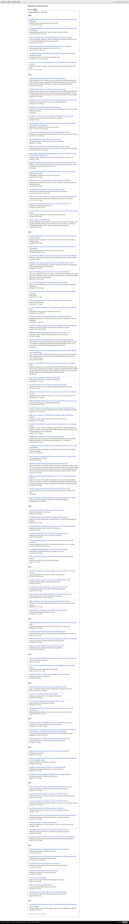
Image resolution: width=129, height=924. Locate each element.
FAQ (33, 922)
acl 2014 (31, 359)
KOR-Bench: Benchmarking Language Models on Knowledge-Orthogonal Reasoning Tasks (52, 162)
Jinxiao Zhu (42, 23)
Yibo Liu (46, 483)
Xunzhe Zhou (66, 284)
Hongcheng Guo (73, 427)
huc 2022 (31, 583)
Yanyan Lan (32, 605)
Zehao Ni (38, 429)
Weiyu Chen (57, 157)
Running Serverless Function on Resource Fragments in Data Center (46, 510)
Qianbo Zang (37, 221)
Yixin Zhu (65, 273)
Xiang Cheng (53, 118)
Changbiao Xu (32, 205)
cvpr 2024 (31, 485)
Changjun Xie (60, 118)
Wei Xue (63, 470)
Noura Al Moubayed (55, 440)
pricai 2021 (31, 642)
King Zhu (49, 182)
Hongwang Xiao (33, 57)
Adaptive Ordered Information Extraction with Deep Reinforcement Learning (48, 533)
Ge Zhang (74, 94)
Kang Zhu (40, 438)
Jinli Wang (42, 908)
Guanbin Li (63, 148)
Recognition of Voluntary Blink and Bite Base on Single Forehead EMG (47, 767)
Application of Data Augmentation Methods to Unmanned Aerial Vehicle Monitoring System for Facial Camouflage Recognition (53, 759)
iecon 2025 (31, 119)
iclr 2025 (31, 112)
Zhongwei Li (32, 544)
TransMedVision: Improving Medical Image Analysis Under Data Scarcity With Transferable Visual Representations (52, 54)
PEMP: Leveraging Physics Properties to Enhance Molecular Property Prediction (49, 601)
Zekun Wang (38, 449)
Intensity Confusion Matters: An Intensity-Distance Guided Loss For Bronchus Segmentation (53, 255)
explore (9, 1)
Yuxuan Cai (36, 214)
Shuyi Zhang (74, 109)
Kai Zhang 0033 (52, 479)
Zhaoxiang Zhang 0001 (62, 429)
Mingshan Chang (74, 91)
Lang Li (50, 205)
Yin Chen (56, 23)
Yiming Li (31, 39)
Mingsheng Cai (32, 101)
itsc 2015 (31, 797)
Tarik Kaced (54, 879)
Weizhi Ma (46, 603)
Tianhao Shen (65, 465)
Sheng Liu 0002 (33, 574)
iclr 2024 (31, 347)
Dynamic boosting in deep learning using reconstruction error (45, 863)
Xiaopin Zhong (46, 141)
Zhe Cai (44, 712)
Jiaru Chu (74, 908)
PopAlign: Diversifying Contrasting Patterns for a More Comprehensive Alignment (50, 180)
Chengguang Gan (42, 368)
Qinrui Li (31, 82)
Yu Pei (37, 109)
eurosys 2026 (32, 42)
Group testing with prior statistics (38, 877)
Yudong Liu (44, 239)
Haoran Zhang (50, 164)
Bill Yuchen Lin (57, 334)
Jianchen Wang (58, 273)
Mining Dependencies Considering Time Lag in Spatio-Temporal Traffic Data (48, 829)
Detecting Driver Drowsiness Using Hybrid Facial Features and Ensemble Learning (50, 203)
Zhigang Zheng (38, 370)
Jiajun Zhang (42, 94)
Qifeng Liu (58, 469)
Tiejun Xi (51, 134)
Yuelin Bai (46, 80)
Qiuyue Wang (42, 214)
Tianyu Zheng (32, 92)
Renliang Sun (69, 481)
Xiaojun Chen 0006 (70, 370)
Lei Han (38, 838)
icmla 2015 (31, 804)
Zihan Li (34, 275)
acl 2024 (31, 453)
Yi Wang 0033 (45, 465)
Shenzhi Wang (42, 182)
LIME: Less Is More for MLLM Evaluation (39, 219)
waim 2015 (31, 833)
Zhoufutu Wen (57, 164)
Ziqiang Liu (73, 82)
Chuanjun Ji (58, 535)
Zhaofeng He (65, 499)
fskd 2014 (31, 888)
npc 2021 (31, 678)
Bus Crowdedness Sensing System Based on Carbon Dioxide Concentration (48, 587)
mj (29, 69)
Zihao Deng (32, 239)
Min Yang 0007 (39, 84)
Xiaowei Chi (35, 469)
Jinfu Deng (43, 688)
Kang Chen (63, 39)
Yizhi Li (59, 221)
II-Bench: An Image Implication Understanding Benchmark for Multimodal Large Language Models (52, 364)
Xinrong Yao (38, 395)
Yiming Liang (68, 82)
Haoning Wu (38, 223)
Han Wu (42, 418)
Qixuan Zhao (61, 82)
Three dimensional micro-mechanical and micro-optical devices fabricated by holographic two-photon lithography (53, 905)
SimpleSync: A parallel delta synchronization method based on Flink (46, 645)
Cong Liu (33, 467)
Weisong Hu (52, 824)
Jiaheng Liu (42, 82)
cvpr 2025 (31, 216)
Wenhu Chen (64, 239)
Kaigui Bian (59, 788)
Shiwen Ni (69, 84)
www (30, 135)
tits (30, 860)
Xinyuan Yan (40, 724)
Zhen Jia (37, 23)
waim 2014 (31, 895)
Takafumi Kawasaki (54, 519)
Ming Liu (59, 48)
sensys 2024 (32, 297)
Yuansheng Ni (63, 368)
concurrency (32, 58)
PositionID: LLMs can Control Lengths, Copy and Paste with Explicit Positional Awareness (52, 408)
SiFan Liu (69, 688)
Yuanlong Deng (63, 191)
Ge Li (38, 753)
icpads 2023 (32, 613)
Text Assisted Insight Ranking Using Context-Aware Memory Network (46, 701)
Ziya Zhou (38, 467)
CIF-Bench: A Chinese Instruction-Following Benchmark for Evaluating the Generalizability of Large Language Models (53, 351)
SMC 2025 (31, 143)
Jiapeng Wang (51, 66)
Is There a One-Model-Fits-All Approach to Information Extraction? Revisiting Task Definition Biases (53, 308)
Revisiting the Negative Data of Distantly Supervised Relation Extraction (47, 631)
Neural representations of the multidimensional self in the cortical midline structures (50, 722)
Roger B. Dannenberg (61, 343)
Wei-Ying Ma (38, 110)
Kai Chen (45, 66)
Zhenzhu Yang (40, 483)
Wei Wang (37, 688)
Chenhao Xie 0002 (33, 626)
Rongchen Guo (51, 239)
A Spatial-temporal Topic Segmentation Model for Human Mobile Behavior (48, 892)
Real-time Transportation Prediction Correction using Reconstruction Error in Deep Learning (52, 658)
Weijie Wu (39, 275)
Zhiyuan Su (43, 39)
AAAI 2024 (31, 279)
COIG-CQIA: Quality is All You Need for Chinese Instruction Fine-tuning (47, 89)
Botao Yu (57, 481)
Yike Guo (60, 345)
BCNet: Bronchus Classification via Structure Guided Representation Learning (49, 146)
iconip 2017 (32, 763)
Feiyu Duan (38, 409)
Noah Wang (56, 354)
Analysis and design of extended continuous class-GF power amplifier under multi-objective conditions (53, 63)
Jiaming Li (56, 368)
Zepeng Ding (32, 250)
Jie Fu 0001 (56, 94)
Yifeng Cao (47, 574)
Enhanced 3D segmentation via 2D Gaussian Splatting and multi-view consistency (50, 46)
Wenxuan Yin (46, 118)
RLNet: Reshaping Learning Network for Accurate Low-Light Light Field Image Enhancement (52, 196)
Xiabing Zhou (47, 788)
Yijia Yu (31, 458)
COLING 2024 (32, 252)
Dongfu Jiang (32, 334)
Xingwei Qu (48, 82)
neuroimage (32, 726)
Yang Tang (51, 703)
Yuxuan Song (48, 109)
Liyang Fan (35, 368)
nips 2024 (31, 374)
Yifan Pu (59, 449)
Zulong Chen (32, 320)
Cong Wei (49, 386)
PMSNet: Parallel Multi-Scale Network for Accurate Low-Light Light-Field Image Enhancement (53, 400)
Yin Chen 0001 (40, 127)
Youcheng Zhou (46, 740)
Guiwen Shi (37, 581)
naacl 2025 (31, 96)
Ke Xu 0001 (60, 182)
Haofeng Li (69, 148)
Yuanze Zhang (32, 560)
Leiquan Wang (52, 544)
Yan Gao (36, 266)
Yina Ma (59, 724)
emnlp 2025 (32, 103)
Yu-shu (43, 57)
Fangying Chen (62, 688)
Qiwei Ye (39, 57)
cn (29, 25)
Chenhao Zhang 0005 (34, 80)
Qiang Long (32, 688)
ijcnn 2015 (31, 811)
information (32, 207)
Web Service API (23, 922)
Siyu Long (42, 109)
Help (17, 922)
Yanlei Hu (56, 908)
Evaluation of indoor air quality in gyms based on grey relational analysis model (49, 579)
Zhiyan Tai (31, 48)
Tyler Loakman (48, 418)
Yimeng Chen (40, 603)
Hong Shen (75, 148)
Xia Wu (55, 733)
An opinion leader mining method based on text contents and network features (49, 132)
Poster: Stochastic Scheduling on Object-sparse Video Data (44, 377)
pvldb (30, 690)
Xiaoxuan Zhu (45, 264)
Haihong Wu (68, 92)
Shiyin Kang (68, 470)
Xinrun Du (55, 386)
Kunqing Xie (65, 788)
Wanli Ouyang (72, 429)
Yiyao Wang (40, 134)
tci (29, 200)
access (31, 33)
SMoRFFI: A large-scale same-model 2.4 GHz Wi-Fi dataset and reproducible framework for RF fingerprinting (53, 20)
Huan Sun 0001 (60, 483)
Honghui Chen (45, 449)
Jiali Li (45, 354)
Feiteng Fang (32, 84)
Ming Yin (75, 481)
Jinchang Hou (58, 80)
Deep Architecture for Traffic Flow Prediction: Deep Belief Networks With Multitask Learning (52, 856)
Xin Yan (31, 214)
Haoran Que (44, 427)
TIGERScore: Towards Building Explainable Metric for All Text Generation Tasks (49, 332)
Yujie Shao (31, 395)
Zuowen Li (68, 356)
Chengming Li (45, 370)
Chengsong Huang (58, 626)
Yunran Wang (43, 164)
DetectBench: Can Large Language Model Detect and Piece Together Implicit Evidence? (51, 262)
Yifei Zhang (54, 82)
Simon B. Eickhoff (62, 733)
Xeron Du (52, 80)
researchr (3, 1)
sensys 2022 (32, 590)
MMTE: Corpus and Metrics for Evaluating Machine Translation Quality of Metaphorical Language (51, 416)
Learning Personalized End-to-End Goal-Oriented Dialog (43, 694)
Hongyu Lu (60, 795)
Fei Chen (60, 802)
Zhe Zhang (54, 109)
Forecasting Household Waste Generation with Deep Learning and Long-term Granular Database (51, 557)
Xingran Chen (54, 341)
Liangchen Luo (32, 695)
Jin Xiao (55, 284)
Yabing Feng (43, 157)
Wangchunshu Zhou (37, 356)
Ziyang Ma (51, 467)
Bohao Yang (32, 440)
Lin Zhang (38, 264)
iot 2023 (31, 529)
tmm (30, 404)
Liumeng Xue (45, 467)
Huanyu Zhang (32, 612)
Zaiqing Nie (52, 695)
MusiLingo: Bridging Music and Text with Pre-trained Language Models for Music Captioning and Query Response (53, 236)
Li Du (71, 157)
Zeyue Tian (51, 465)
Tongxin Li (31, 879)
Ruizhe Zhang (39, 66)
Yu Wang (52, 148)
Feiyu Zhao (67, 327)
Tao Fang (36, 740)
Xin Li (45, 32)
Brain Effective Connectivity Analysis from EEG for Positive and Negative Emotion (50, 774)
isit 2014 (31, 881)
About (3, 922)
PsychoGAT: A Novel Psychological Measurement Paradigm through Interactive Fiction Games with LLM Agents (53, 446)
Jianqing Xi (60, 32)
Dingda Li (53, 574)
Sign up (126, 1)
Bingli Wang (36, 82)
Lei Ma (56, 356)
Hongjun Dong (56, 581)
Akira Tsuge (39, 519)
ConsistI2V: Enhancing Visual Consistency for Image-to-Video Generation (48, 384)
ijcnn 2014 (31, 867)
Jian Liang (71, 544)
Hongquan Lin (50, 368)
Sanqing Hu (38, 762)
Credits (12, 922)
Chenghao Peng (48, 318)
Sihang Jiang (71, 273)
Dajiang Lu (39, 141)
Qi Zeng (47, 695)
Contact (7, 922)
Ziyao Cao (68, 109)
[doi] (41, 25)
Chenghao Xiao (67, 341)
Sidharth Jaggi (60, 879)
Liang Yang (32, 908)
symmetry (31, 329)
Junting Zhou (53, 91)
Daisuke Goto (32, 519)
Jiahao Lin (40, 198)
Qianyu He (44, 275)
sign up (35, 914)
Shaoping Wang (46, 669)
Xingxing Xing (47, 795)
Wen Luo (51, 581)
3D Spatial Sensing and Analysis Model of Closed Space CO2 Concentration (48, 517)
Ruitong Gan (32, 429)
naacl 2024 (31, 243)
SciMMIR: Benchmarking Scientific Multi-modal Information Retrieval (46, 436)
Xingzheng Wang (33, 191)
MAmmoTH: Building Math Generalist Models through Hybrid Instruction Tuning (49, 488)
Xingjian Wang (32, 669)
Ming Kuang (50, 499)
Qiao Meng (38, 544)
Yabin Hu (66, 544)
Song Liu (48, 688)
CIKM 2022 (32, 606)
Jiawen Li (37, 908)
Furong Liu (39, 118)
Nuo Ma (46, 92)
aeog (30, 546)
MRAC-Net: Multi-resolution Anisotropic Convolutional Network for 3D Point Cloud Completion (53, 638)
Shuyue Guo (64, 221)
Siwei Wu (48, 221)
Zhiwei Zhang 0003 (67, 66)
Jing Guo (69, 712)
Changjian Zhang (33, 647)
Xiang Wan (57, 148)
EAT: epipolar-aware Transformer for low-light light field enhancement (47, 189)
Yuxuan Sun (46, 481)
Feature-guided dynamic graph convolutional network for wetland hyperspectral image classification (51, 541)
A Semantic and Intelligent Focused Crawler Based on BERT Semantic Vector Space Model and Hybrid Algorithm (53, 29)
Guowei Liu (49, 39)
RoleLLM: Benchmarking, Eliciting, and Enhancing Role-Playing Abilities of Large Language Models (52, 424)
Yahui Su (61, 908)
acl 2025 (31, 85)
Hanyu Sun (39, 669)
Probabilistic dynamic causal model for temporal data (42, 822)
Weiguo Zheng (32, 277)
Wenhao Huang (49, 23)
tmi (30, 150)
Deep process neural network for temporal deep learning (43, 870)
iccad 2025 (31, 159)
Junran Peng (48, 431)
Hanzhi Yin (60, 341)
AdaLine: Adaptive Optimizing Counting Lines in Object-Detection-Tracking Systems (50, 300)
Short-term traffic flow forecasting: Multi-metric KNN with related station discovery (50, 786)
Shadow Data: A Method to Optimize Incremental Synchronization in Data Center (49, 674)
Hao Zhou (31, 110)
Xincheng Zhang (40, 92)
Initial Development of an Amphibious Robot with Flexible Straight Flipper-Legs (49, 738)
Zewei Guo (31, 23)
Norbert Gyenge (51, 343)
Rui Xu (49, 275)
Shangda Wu (58, 465)
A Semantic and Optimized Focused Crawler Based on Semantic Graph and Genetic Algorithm (53, 325)
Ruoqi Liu (59, 479)
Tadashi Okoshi (55, 127)
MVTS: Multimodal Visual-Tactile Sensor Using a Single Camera (45, 139)
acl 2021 (31, 635)
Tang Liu (66, 134)
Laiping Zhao (37, 39)
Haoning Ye (46, 273)
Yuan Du (63, 157)
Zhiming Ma (65, 603)
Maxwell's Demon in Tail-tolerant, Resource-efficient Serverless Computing (48, 610)
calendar (14, 1)
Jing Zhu (31, 740)
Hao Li (61, 354)
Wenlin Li (44, 647)
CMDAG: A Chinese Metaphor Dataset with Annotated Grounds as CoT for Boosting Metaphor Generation (53, 392)
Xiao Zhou (50, 32)
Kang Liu (60, 603)
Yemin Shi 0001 (40, 345)
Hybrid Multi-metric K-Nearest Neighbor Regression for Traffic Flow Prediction (49, 794)
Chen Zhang (44, 458)
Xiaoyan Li (39, 327)
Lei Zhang (52, 356)
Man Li (37, 893)
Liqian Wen (73, 318)
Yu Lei (64, 802)
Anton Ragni (34, 343)
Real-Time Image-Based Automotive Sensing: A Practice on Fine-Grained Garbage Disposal (52, 526)
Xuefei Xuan (32, 66)
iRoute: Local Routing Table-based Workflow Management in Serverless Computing (50, 37)
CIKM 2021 (32, 628)
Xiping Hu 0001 (53, 370)
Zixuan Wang (56, 191)
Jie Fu (63, 345)
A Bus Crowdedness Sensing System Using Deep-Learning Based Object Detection (50, 594)
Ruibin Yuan (62, 92)
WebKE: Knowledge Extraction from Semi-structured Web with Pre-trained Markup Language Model (52, 623)
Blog (29, 922)
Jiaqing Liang (47, 250)
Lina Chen (50, 284)
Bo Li (47, 57)
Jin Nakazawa (48, 127)
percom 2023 (32, 522)
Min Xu (40, 740)
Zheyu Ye (31, 266)
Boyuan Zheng (32, 483)
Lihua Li (62, 551)
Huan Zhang (47, 148)
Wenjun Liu (65, 32)
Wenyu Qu (55, 41)
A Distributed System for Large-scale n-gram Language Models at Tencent (48, 686)
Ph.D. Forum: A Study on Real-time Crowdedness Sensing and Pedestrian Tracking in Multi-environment (52, 292)
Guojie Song (37, 660)
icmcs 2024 (32, 259)
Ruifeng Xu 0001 (61, 370)
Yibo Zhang (44, 409)
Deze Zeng (42, 41)
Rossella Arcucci (63, 101)
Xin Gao (63, 449)
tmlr (30, 336)
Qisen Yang (32, 449)
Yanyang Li (31, 762)
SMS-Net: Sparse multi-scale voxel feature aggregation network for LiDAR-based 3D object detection (52, 571)
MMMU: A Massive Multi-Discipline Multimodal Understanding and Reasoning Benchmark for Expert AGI (52, 477)
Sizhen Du (53, 788)
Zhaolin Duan (70, 39)
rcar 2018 (31, 742)
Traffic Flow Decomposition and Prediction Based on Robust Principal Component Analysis (52, 815)
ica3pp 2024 (32, 513)
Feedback (37, 922)
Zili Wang (68, 275)
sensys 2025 (32, 177)
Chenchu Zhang (49, 908)
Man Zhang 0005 (53, 429)
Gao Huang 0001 (36, 451)
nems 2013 (32, 910)
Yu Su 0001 (67, 483)
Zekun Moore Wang (53, 92)
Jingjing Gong (32, 109)
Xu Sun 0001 (58, 695)
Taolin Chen (69, 733)
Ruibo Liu (54, 223)
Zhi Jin (42, 753)
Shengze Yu (53, 48)
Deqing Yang (61, 250)
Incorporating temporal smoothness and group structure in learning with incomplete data (52, 836)
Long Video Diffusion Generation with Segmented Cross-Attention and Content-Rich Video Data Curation (53, 211)
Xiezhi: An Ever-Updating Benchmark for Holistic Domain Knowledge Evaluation (49, 271)
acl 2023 (31, 537)
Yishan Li (38, 334)
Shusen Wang (73, 264)
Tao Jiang (63, 469)
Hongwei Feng (42, 266)
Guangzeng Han (72, 80)
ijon (30, 576)
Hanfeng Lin (38, 465)
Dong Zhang (49, 41)
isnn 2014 (31, 852)
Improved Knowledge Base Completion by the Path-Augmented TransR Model (49, 751)
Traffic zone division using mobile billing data (41, 884)
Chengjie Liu (32, 157)
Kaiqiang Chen (49, 191)
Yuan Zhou (49, 214)
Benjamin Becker (41, 733)
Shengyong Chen (60, 574)
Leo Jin (48, 91)
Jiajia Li (37, 157)
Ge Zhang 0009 (63, 84)
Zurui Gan (45, 134)
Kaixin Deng (65, 80)
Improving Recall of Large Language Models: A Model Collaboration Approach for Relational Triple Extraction (52, 247)
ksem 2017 (31, 754)
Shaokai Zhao (48, 769)
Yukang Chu (32, 512)
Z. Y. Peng (37, 427)
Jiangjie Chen (52, 264)
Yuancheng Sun (33, 603)
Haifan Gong (40, 148)
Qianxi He (59, 284)
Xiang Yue (40, 166)
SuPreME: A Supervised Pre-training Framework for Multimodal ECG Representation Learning (53, 100)
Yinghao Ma (38, 239)
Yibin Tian (52, 141)
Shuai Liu (31, 660)
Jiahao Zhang (40, 32)
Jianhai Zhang (52, 762)
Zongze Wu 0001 (60, 141)
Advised (35, 9)
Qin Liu (55, 467)
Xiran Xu (61, 134)
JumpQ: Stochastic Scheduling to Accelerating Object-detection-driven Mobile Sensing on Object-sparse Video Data (52, 172)
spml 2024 (31, 460)
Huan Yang (62, 214)
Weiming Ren (32, 386)
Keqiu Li (53, 612)
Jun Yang (67, 157)
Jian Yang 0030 (44, 429)
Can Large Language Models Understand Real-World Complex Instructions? (48, 282)
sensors (31, 671)
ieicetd (30, 597)
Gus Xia (34, 345)
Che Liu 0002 (55, 101)
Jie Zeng (37, 284)
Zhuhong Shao (46, 48)
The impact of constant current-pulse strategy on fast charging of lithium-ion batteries (51, 116)
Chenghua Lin (55, 84)
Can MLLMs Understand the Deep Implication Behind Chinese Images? (47, 78)
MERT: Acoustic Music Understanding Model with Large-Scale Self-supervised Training (51, 339)
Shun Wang (32, 418)
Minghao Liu (34, 166)
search (18, 1)
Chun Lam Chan (38, 879)
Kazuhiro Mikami (33, 175)
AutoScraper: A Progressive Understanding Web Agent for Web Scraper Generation (50, 316)
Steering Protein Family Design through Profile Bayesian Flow (45, 107)
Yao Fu (47, 490)
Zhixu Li (45, 311)
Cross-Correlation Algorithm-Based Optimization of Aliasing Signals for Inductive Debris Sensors (51, 666)
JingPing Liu (62, 275)
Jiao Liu (46, 205)
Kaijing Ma (31, 164)
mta (30, 193)
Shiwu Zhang (62, 740)
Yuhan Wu (65, 427)
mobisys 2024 (32, 381)
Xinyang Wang (58, 647)
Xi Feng (42, 80)
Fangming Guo (45, 544)
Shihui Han (54, 724)
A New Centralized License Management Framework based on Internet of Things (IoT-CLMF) (52, 456)
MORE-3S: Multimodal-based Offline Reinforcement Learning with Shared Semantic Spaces (52, 497)
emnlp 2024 (32, 268)
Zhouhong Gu (32, 264)
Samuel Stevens (71, 479)
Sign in (123, 1)
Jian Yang (70, 164)
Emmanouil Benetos (34, 241)
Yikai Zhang (67, 264)
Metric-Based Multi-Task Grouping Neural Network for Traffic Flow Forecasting (49, 849)
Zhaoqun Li (50, 354)
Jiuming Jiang (40, 101)
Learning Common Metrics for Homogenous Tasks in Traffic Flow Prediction (48, 801)
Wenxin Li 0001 (36, 41)
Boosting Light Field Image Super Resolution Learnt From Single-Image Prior (48, 549)
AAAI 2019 (31, 697)
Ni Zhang (46, 824)
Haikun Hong (32, 788)
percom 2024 (32, 304)
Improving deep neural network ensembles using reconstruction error (47, 808)
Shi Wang (56, 395)
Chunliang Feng (33, 724)
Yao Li (50, 57)
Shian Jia (43, 221)
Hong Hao (31, 581)
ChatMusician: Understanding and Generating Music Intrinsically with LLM (48, 463)
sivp (30, 50)
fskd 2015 (31, 790)
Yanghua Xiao (54, 250)
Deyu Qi (55, 32)
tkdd (30, 662)
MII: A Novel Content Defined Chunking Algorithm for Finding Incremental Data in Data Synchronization (51, 709)
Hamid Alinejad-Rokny (34, 225)
